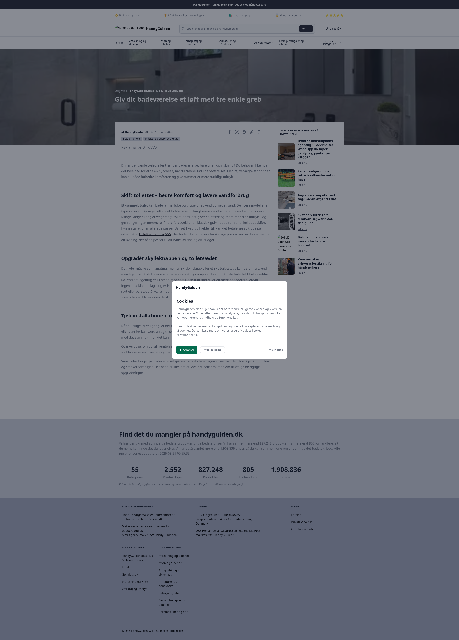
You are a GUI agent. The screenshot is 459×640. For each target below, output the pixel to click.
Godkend (187, 350)
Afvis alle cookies (212, 349)
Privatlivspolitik (275, 349)
